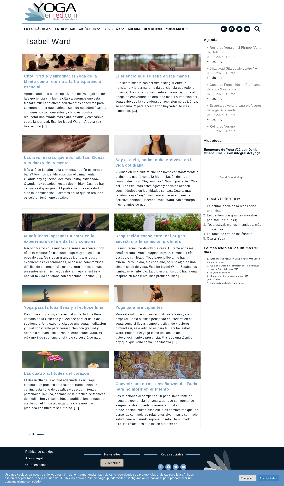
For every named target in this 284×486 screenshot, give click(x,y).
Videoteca (212, 141)
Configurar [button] (247, 478)
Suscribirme (112, 463)
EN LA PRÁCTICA (36, 29)
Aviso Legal (34, 458)
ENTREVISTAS (65, 29)
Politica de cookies (39, 451)
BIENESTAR (112, 29)
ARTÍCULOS (87, 29)
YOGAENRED (175, 29)
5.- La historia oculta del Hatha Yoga (225, 283)
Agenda (210, 40)
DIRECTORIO (153, 29)
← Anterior (36, 434)
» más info (214, 61)
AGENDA (134, 29)
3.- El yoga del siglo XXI (219, 273)
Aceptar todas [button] (268, 478)
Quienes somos (36, 464)
